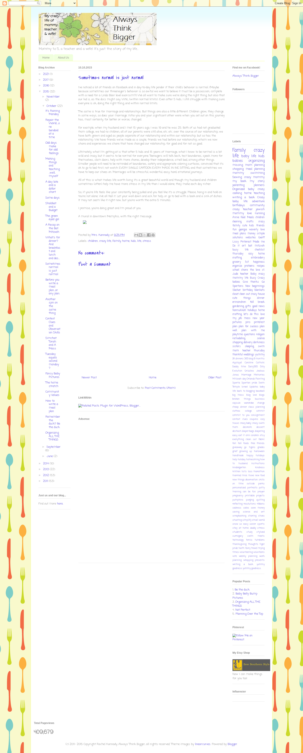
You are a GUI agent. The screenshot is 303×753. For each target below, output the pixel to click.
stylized (260, 532)
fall (234, 443)
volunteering (246, 552)
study (249, 532)
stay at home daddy (244, 528)
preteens (249, 266)
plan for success (248, 327)
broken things (241, 399)
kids (133, 241)
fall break (257, 302)
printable (250, 495)
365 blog (248, 358)
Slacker (236, 290)
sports (261, 524)
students (237, 532)
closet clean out (241, 294)
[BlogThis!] (140, 235)
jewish (260, 209)
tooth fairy (244, 548)
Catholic (260, 362)
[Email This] (136, 235)
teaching (259, 193)
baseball (260, 391)
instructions (258, 463)
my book (239, 181)
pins (248, 322)
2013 (46, 469)
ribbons (261, 504)
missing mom (242, 165)
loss (250, 471)
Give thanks (251, 282)
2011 (46, 481)
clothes (236, 411)
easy (234, 435)
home (126, 241)
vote (234, 556)
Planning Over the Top (249, 614)
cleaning (237, 222)
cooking (237, 193)
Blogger (232, 744)
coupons (254, 419)
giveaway (237, 447)
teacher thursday (253, 351)
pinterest (259, 322)
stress (147, 241)
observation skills (255, 479)
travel (254, 548)
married (236, 475)
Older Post (214, 378)
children (93, 241)
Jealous (260, 371)
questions (249, 334)
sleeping (249, 346)
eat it (241, 435)
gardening (238, 306)
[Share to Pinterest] (153, 235)
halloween (259, 451)
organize (237, 266)
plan (234, 327)
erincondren (239, 302)
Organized (238, 189)
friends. (261, 443)
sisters (236, 346)
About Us (63, 57)
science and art (254, 512)
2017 (46, 80)
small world (258, 520)
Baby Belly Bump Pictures (244, 596)
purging (250, 500)
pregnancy (237, 495)
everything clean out (244, 439)
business (260, 399)
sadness (236, 508)
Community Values (52, 393)
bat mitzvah (256, 246)
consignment (258, 415)
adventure (258, 201)
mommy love (242, 213)
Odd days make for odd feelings (52, 148)
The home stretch (51, 384)
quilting (260, 500)
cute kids (248, 226)
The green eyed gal (52, 218)
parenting (238, 185)
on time (238, 483)
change (261, 403)
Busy (253, 278)
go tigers (249, 447)
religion (260, 334)
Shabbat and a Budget (51, 206)
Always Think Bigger (245, 76)
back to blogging (246, 391)
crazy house (258, 294)
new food (260, 475)
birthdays (238, 205)
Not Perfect (242, 610)
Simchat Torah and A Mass (51, 343)
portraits (252, 487)
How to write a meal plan (51, 406)
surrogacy (237, 536)
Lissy (235, 242)
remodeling (238, 338)
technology (238, 540)
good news (258, 306)
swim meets (256, 536)
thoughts (253, 544)
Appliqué (237, 362)
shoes (261, 516)
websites (251, 238)
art (244, 246)
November (53, 97)
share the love (250, 270)
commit (260, 411)
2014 (46, 464)
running (260, 213)
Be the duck (242, 590)
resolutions (250, 504)
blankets (259, 290)
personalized (239, 487)
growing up (245, 451)
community (257, 205)
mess (247, 318)
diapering (260, 431)
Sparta (236, 383)
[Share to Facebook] (149, 235)
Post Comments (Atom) (160, 388)
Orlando (251, 379)
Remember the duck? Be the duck (52, 422)
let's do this (251, 314)
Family (116, 241)
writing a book (243, 197)
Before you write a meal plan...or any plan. (52, 287)
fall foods (243, 443)
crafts (250, 222)
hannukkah (239, 310)
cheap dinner (239, 407)
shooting (237, 520)
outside (251, 483)
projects (260, 495)
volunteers (259, 552)
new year (259, 318)
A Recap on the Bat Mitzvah (52, 228)
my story (257, 181)
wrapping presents (254, 560)
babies (237, 161)
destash (236, 431)
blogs (262, 395)
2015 (46, 92)
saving (235, 512)
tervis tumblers (255, 540)
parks (261, 483)
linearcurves (203, 744)
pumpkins (237, 500)
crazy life (105, 241)
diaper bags (248, 431)
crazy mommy (254, 177)
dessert (260, 427)
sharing (252, 516)
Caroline (249, 362)
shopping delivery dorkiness (248, 342)
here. (60, 504)
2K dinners (238, 358)
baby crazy (256, 189)
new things (238, 479)
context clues (240, 419)
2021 (46, 74)
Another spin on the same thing (51, 306)
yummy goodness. (252, 568)
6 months (259, 358)
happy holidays (255, 455)
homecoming (253, 459)
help (234, 459)
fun (234, 230)
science (261, 338)
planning (259, 165)
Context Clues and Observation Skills (52, 325)
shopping (238, 169)
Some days (52, 198)
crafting (237, 258)
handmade (238, 455)
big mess (238, 395)
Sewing (237, 177)
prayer (261, 491)
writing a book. (242, 564)
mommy (238, 173)
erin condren (252, 435)
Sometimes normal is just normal (52, 269)
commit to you (241, 415)
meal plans (239, 234)
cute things (241, 298)
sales (246, 508)
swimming (257, 173)
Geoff (261, 238)
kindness (260, 467)
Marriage (246, 375)
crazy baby (245, 423)
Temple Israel (240, 387)
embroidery (258, 258)
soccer (253, 524)
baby (245, 156)
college (248, 411)
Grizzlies (249, 371)
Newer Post (89, 378)
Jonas (235, 375)
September (54, 447)
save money (258, 508)
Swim (262, 383)
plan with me (253, 330)
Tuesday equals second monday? (52, 361)
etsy (262, 435)
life (139, 241)
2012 (46, 475)
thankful (237, 355)
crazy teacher (242, 209)
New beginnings (255, 286)
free (253, 443)
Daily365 (253, 366)
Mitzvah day (239, 379)
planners (259, 185)
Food (243, 217)
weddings (249, 355)
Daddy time (239, 366)
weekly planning (248, 556)
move (251, 475)
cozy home (256, 254)
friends (260, 226)
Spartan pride (249, 383)
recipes (261, 266)
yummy (260, 355)
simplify (246, 520)
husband (243, 463)
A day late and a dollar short (51, 187)
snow (235, 524)
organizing (256, 161)
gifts (248, 306)
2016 (46, 86)
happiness (259, 262)
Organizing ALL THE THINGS (52, 436)
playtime (237, 334)
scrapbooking (239, 516)
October (52, 106)
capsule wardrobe (243, 403)
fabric (262, 439)
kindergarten (239, 467)
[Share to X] (144, 235)
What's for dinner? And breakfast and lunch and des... (52, 247)
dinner (261, 298)
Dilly (262, 366)
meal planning (255, 169)
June (50, 456)
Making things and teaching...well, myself (52, 167)
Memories (259, 375)
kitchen (236, 471)
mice (244, 475)
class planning (256, 407)
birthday (248, 290)
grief (234, 451)
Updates (254, 387)
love (262, 230)
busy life (240, 250)
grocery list (240, 262)
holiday (241, 459)
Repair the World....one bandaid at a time (52, 128)
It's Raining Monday (52, 113)
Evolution (237, 371)
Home (46, 57)
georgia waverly (248, 230)
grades (261, 447)
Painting (260, 379)
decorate (247, 427)
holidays (252, 310)
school (235, 270)
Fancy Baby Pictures (52, 375)
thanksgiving (239, 544)
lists (244, 471)
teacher (244, 274)
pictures (237, 322)
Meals (250, 217)
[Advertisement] (96, 491)
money (251, 234)
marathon (259, 471)
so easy (243, 524)
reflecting (237, 504)
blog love (251, 395)
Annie (235, 217)
